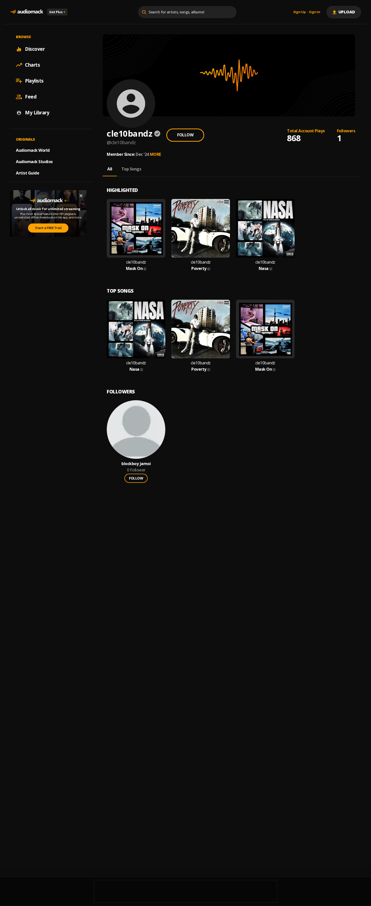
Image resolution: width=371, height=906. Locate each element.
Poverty (198, 268)
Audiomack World (33, 150)
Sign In (314, 12)
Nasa (264, 268)
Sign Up (299, 12)
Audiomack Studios (34, 161)
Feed (30, 96)
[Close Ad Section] (81, 195)
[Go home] (26, 12)
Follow (185, 135)
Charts (32, 65)
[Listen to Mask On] (136, 228)
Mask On (134, 268)
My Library (37, 112)
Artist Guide (27, 173)
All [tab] (109, 169)
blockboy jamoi (136, 463)
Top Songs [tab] (131, 169)
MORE (155, 154)
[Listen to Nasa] (265, 228)
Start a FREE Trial (48, 227)
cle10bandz (136, 262)
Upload (346, 12)
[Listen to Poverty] (200, 228)
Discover (35, 49)
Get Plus (57, 12)
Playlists (34, 81)
